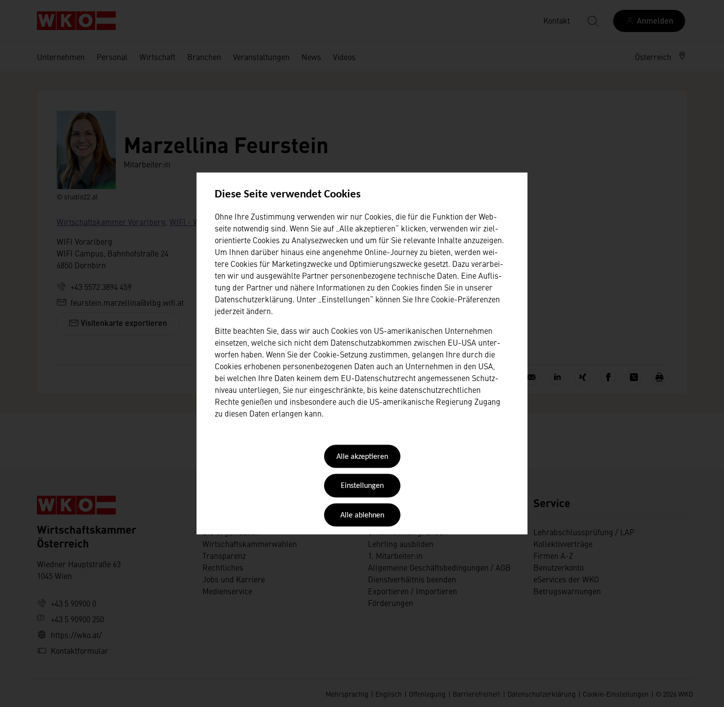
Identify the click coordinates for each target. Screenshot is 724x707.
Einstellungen (362, 486)
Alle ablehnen (362, 515)
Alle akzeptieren (362, 457)
